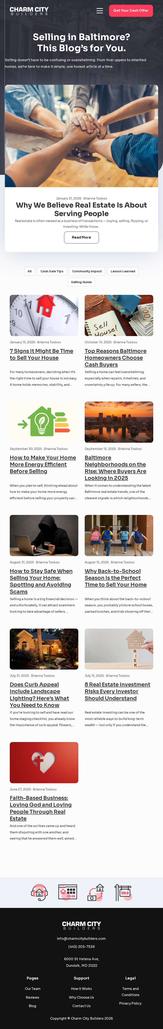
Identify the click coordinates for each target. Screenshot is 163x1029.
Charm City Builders (87, 1018)
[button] (100, 11)
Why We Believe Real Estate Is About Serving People (81, 209)
